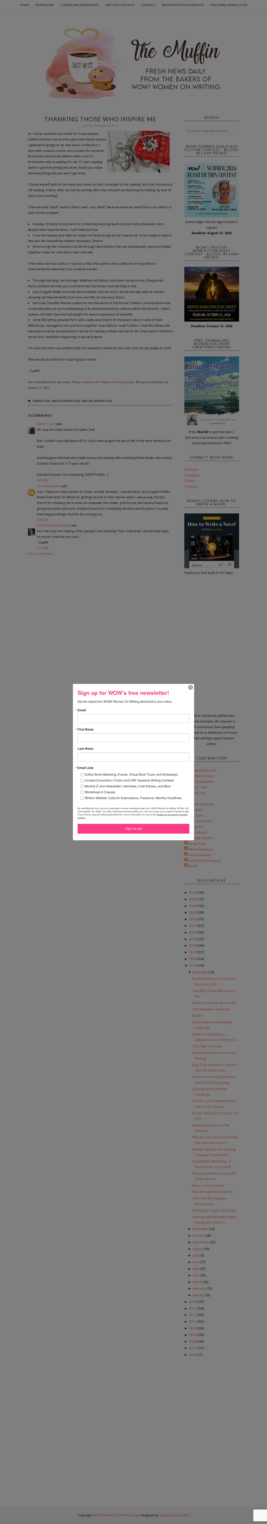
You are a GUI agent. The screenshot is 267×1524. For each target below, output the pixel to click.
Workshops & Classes (100, 792)
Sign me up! (133, 828)
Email (82, 710)
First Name (86, 729)
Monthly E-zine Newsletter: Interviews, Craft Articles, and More (128, 786)
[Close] (190, 687)
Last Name (85, 748)
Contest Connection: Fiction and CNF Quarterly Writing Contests (129, 780)
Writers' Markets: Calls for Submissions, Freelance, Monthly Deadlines (133, 798)
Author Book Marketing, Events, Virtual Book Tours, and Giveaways (131, 774)
